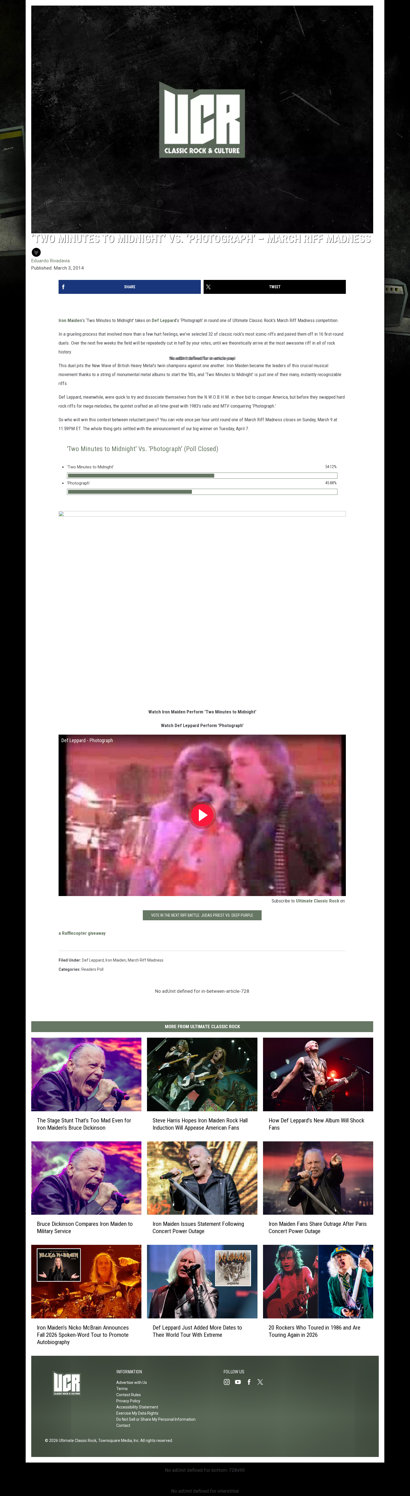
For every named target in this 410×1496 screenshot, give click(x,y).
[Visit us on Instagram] (229, 1382)
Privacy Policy (128, 1401)
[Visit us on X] (262, 1382)
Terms (122, 1388)
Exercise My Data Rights (137, 1413)
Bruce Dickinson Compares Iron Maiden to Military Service (85, 1227)
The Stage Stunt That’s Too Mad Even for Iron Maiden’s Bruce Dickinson (84, 1124)
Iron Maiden (70, 320)
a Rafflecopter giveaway (82, 933)
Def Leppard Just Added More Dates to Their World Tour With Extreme (197, 1331)
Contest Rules (128, 1395)
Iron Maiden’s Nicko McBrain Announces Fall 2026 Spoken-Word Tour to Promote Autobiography (83, 1334)
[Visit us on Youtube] (240, 1382)
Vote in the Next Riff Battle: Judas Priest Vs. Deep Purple (202, 915)
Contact (123, 1425)
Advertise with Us (131, 1382)
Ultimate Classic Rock (317, 901)
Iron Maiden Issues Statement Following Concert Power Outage (198, 1227)
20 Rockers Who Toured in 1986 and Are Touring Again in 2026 (314, 1331)
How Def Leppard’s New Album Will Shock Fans (316, 1124)
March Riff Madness (145, 960)
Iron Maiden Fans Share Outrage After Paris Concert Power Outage (318, 1227)
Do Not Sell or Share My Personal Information (156, 1419)
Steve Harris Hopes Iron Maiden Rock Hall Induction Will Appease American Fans (200, 1124)
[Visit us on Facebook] (251, 1382)
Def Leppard (164, 320)
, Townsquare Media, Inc (118, 1440)
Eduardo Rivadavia (50, 260)
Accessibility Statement (137, 1407)
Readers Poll (92, 969)
